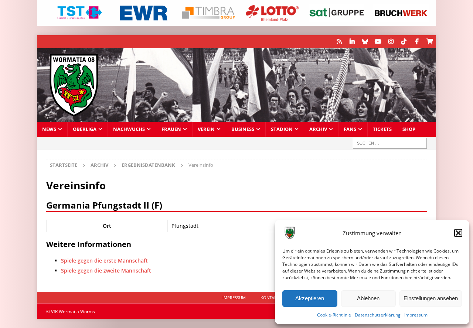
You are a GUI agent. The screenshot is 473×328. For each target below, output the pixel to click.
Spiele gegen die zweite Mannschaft (106, 270)
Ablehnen (368, 298)
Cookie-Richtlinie (334, 315)
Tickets (382, 129)
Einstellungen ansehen (431, 298)
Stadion (282, 129)
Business (242, 129)
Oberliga (84, 129)
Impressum (416, 315)
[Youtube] (377, 41)
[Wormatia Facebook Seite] (416, 41)
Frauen (171, 129)
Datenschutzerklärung (378, 315)
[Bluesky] (364, 41)
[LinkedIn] (352, 41)
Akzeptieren (309, 298)
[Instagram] (390, 41)
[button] (458, 233)
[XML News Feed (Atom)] (339, 41)
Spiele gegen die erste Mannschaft (104, 260)
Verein (206, 129)
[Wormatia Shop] (429, 41)
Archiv (318, 129)
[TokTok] (403, 41)
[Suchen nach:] (390, 143)
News (49, 129)
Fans (350, 129)
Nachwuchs (129, 129)
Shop (408, 129)
